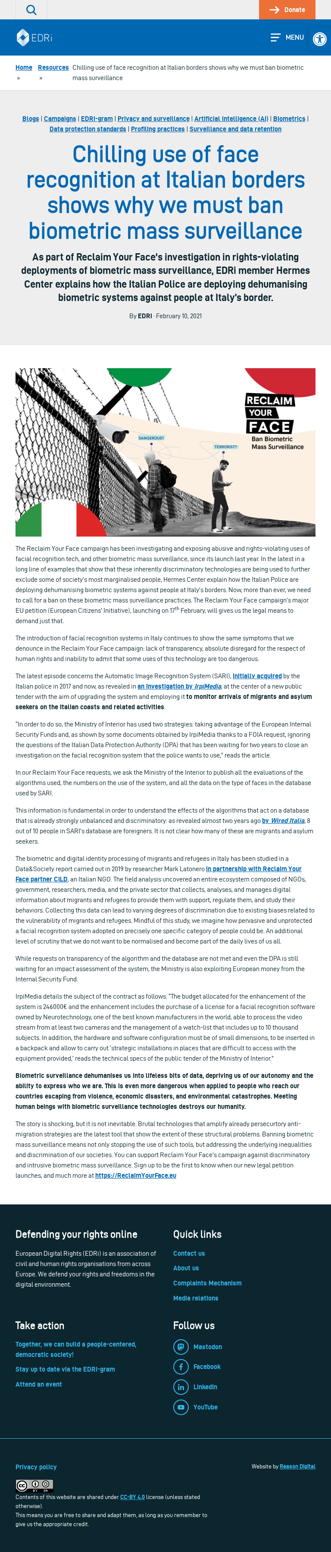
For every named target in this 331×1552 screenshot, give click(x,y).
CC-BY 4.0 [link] (132, 1496)
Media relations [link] (196, 1298)
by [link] (266, 820)
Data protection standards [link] (88, 129)
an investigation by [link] (165, 686)
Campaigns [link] (60, 118)
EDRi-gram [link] (97, 118)
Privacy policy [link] (36, 1467)
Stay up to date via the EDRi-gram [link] (65, 1369)
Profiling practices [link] (158, 129)
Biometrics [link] (289, 118)
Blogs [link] (30, 118)
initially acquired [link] (257, 676)
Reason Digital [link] (297, 1466)
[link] (320, 39)
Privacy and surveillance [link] (154, 118)
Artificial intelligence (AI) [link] (231, 118)
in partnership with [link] (234, 868)
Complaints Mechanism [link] (207, 1283)
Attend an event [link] (39, 1384)
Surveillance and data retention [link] (235, 129)
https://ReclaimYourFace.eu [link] (135, 1175)
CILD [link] (61, 879)
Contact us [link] (189, 1253)
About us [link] (186, 1268)
